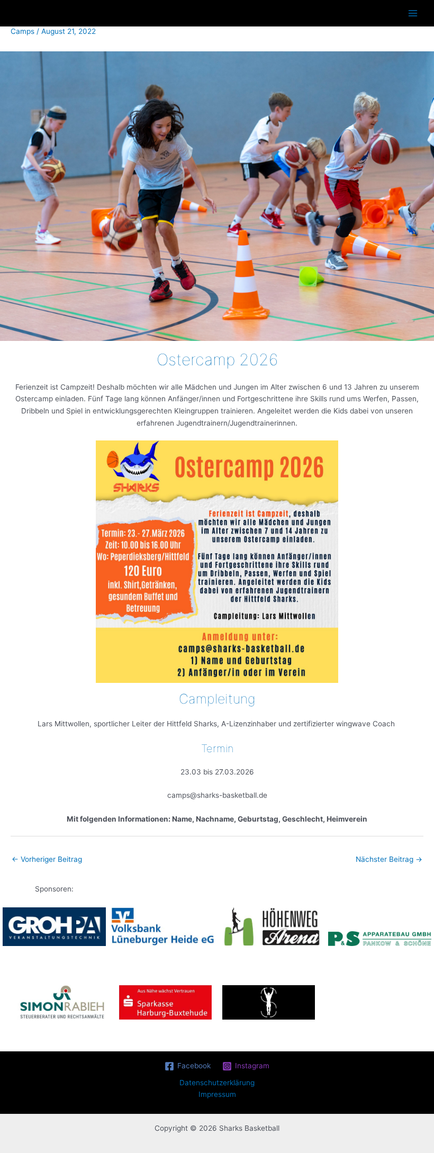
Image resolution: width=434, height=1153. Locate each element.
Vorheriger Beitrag (47, 859)
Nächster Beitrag (389, 859)
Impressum (217, 1094)
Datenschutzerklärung (217, 1082)
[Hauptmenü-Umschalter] (413, 13)
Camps (22, 31)
